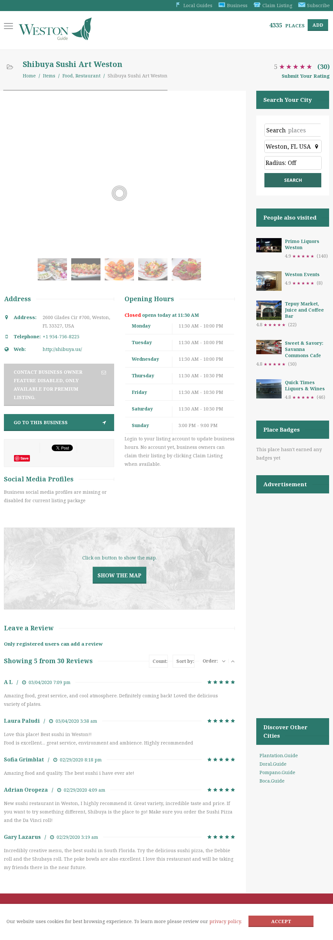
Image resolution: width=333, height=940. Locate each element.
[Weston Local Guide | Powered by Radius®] (55, 38)
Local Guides (197, 5)
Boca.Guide (272, 781)
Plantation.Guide (279, 755)
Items (49, 76)
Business (237, 5)
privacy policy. (225, 921)
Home (29, 76)
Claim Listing (277, 5)
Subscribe (318, 5)
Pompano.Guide (277, 772)
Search (276, 130)
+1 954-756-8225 (61, 336)
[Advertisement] (292, 597)
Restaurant (87, 76)
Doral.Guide (273, 764)
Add (318, 25)
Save (24, 458)
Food (67, 76)
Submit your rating (306, 75)
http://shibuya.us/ (62, 349)
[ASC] (233, 661)
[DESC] (224, 661)
